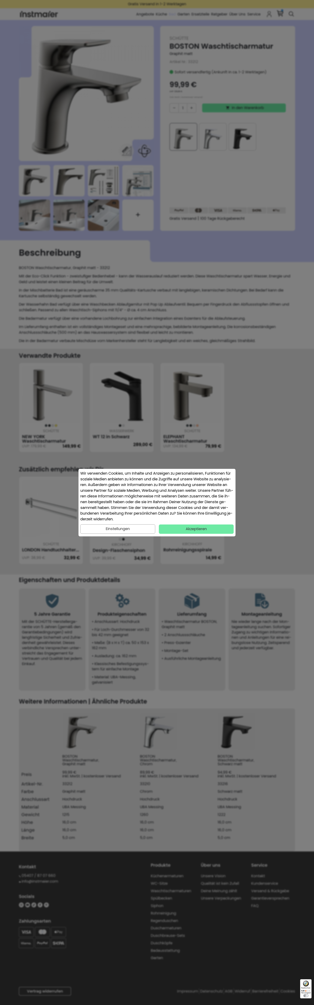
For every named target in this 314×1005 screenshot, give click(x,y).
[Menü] (310, 980)
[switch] (305, 995)
